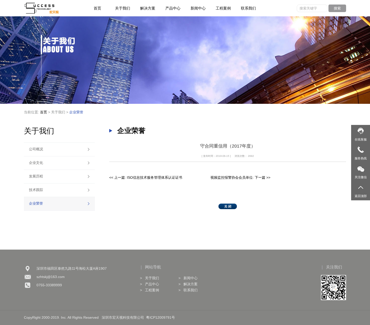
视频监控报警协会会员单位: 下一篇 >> (240, 177)
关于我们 (122, 8)
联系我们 (248, 8)
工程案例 (223, 8)
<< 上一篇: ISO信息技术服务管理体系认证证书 (145, 177)
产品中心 (172, 8)
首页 (97, 8)
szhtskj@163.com (50, 277)
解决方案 (147, 8)
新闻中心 (198, 8)
